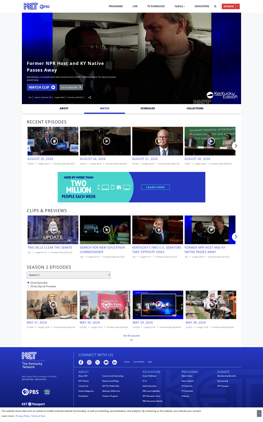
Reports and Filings (110, 381)
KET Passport (223, 386)
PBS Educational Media (153, 401)
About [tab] (64, 108)
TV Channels (187, 386)
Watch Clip (39, 87)
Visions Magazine (86, 391)
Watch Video (187, 376)
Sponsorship (222, 381)
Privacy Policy (23, 415)
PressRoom (83, 396)
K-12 (145, 381)
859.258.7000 (27, 379)
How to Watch (188, 381)
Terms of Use (38, 415)
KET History (84, 381)
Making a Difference (111, 391)
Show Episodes (39, 282)
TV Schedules (156, 6)
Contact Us (83, 386)
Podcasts (185, 396)
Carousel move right (236, 146)
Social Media (138, 361)
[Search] (215, 6)
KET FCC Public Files (110, 386)
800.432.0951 (41, 379)
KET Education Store (151, 396)
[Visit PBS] (45, 6)
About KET (83, 376)
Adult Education (150, 386)
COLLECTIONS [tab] (195, 108)
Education (202, 6)
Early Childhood (149, 376)
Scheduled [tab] (148, 108)
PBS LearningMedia (151, 391)
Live (135, 6)
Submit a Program (110, 396)
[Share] (88, 97)
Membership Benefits (226, 376)
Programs (116, 6)
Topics (179, 6)
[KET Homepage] (31, 6)
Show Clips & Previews (43, 286)
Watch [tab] (104, 108)
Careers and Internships (113, 376)
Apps (150, 361)
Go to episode (69, 87)
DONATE (229, 6)
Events (127, 361)
